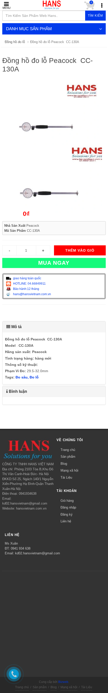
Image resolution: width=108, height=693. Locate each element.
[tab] (54, 326)
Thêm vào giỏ (79, 250)
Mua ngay (54, 263)
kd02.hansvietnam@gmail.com (37, 553)
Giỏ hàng (67, 501)
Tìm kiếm (95, 15)
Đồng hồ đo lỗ (15, 42)
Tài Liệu (66, 477)
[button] (54, 327)
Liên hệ (66, 521)
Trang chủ (68, 450)
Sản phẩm (68, 456)
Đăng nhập (68, 507)
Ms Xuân (11, 543)
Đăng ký (67, 514)
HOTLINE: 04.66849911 (29, 283)
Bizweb (63, 682)
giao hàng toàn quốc (26, 278)
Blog (64, 464)
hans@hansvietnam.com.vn (31, 294)
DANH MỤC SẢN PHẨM (29, 28)
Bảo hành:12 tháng (25, 289)
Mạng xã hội (69, 470)
